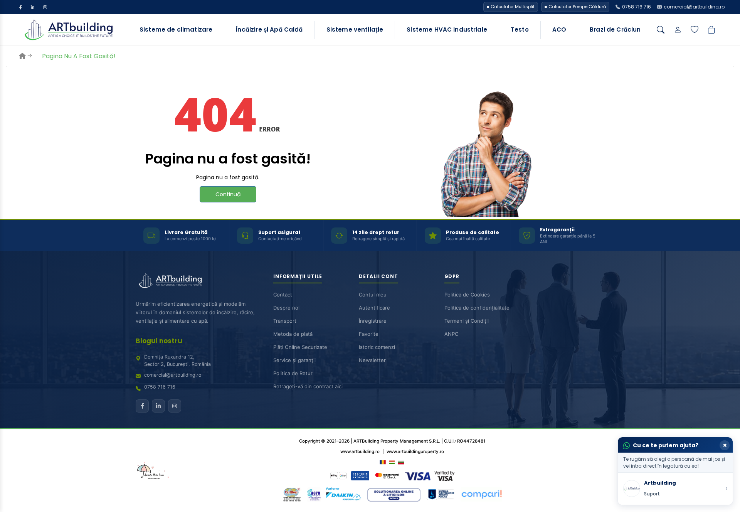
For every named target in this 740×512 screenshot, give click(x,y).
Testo (520, 29)
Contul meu (373, 294)
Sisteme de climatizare (176, 29)
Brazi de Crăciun (615, 29)
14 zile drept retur (375, 232)
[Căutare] (661, 30)
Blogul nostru (159, 340)
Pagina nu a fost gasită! (79, 56)
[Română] (383, 462)
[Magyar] (392, 462)
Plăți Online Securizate (300, 347)
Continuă (227, 194)
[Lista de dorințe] (694, 30)
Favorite (368, 334)
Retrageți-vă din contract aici (308, 386)
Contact (282, 294)
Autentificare (374, 308)
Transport (284, 321)
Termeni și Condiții (466, 321)
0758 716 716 (159, 387)
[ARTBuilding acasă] (170, 280)
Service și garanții (294, 360)
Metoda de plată (293, 334)
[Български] (401, 462)
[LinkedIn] (33, 7)
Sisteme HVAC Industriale (447, 29)
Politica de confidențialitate (477, 308)
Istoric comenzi (377, 347)
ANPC (451, 334)
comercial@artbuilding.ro (172, 375)
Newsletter (372, 360)
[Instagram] (45, 7)
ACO (559, 29)
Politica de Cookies (467, 294)
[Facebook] (20, 7)
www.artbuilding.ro (360, 451)
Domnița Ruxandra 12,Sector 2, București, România (177, 360)
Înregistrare (373, 321)
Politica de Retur (293, 373)
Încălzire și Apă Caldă (269, 29)
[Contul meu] (677, 30)
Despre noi (286, 308)
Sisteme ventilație (354, 29)
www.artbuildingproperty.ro (415, 451)
